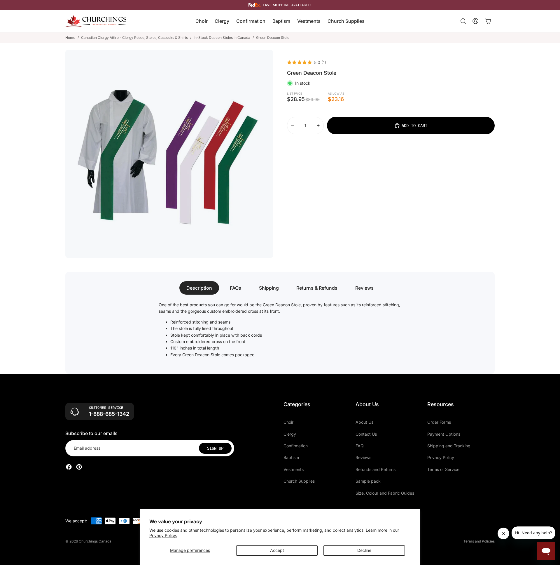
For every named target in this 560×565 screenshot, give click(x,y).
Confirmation (296, 445)
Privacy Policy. (163, 535)
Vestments (294, 469)
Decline (364, 550)
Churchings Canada (95, 541)
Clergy (290, 434)
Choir (288, 422)
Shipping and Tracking (448, 445)
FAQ (360, 445)
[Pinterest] (79, 466)
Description (199, 288)
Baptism (291, 457)
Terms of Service (443, 469)
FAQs (235, 288)
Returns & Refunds (316, 288)
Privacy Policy (440, 457)
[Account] (475, 21)
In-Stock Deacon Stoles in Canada (222, 37)
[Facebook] (68, 466)
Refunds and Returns (376, 469)
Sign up (215, 448)
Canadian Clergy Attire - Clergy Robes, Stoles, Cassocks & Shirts (134, 37)
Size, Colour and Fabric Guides (385, 493)
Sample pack (368, 481)
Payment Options (443, 434)
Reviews (364, 288)
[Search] (463, 21)
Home (70, 37)
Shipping (269, 288)
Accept (277, 550)
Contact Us (366, 434)
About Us (364, 422)
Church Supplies (299, 481)
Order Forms (439, 422)
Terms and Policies (479, 541)
